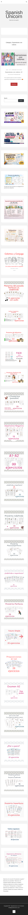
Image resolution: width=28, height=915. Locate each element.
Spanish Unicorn (14, 15)
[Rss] (14, 911)
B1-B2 (7, 69)
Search (5, 98)
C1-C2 (10, 69)
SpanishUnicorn (17, 74)
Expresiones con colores (17, 69)
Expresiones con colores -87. (14, 72)
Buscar (21, 100)
